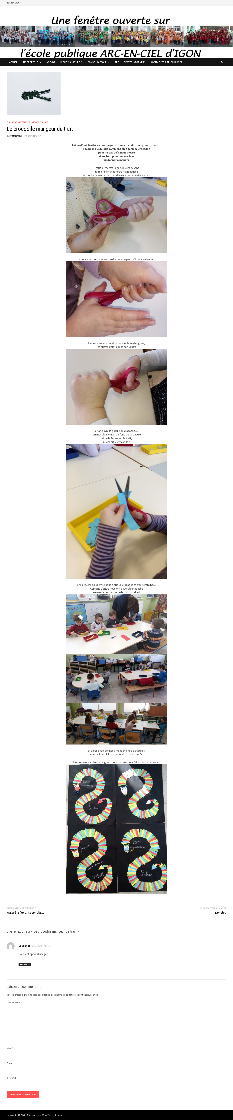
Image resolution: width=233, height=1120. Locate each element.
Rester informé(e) (134, 62)
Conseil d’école (97, 62)
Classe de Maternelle (18, 122)
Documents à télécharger (166, 62)
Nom (10, 1048)
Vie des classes (40, 122)
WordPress (47, 1115)
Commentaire (15, 1002)
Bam (59, 1115)
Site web (12, 1077)
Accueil (13, 62)
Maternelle (17, 135)
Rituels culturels (71, 62)
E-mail (11, 1063)
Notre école (30, 62)
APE (117, 62)
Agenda (50, 62)
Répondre (25, 964)
